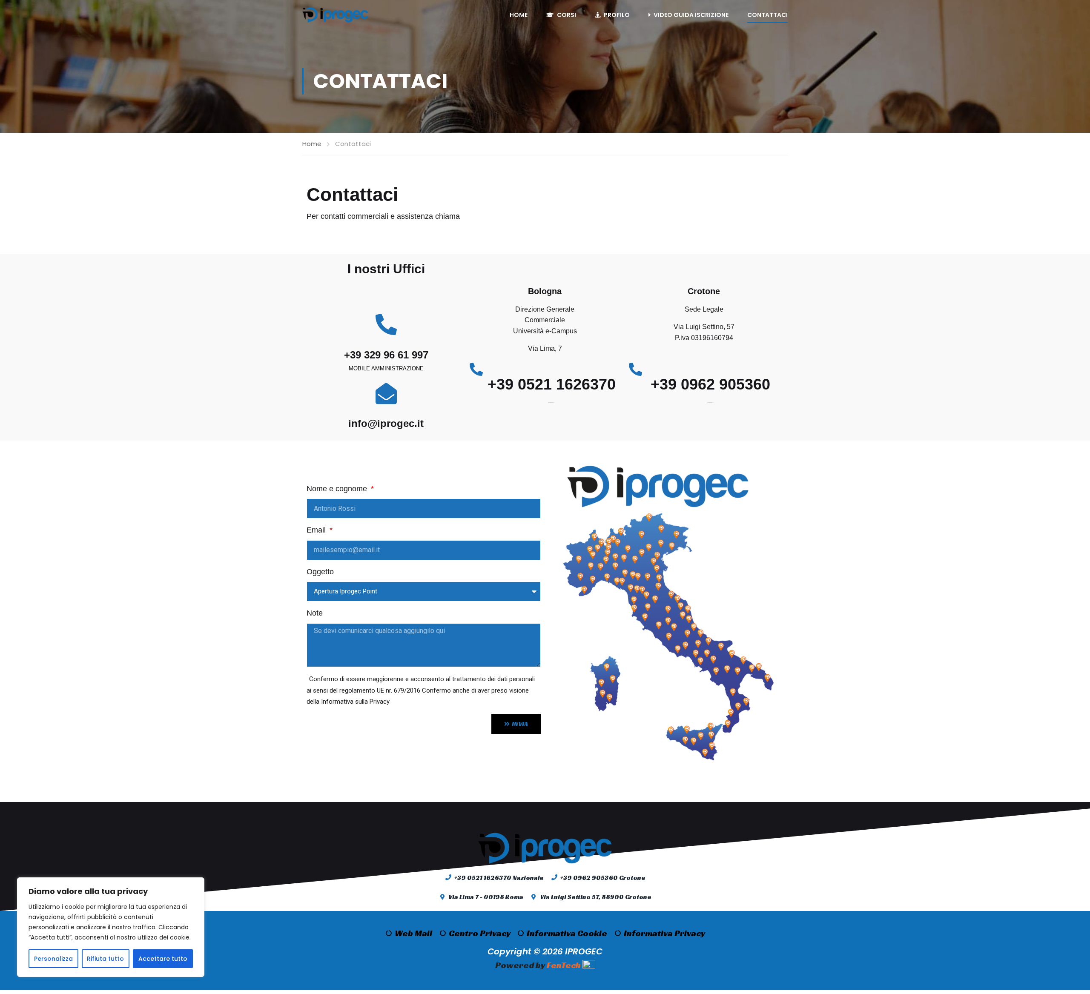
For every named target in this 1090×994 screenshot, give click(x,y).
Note (315, 613)
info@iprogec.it (386, 423)
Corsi (566, 15)
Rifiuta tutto (105, 958)
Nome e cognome (338, 488)
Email (317, 530)
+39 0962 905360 (710, 384)
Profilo (617, 15)
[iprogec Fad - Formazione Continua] (335, 15)
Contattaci (767, 15)
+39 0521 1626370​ (552, 384)
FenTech (564, 965)
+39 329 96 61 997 (386, 355)
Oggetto (320, 571)
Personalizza (53, 958)
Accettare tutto (162, 958)
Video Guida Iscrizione (691, 15)
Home (519, 15)
